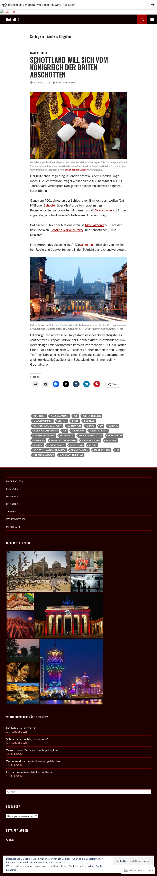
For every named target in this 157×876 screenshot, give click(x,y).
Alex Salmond (94, 225)
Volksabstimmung (71, 455)
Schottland (56, 445)
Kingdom (39, 440)
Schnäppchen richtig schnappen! (27, 739)
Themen (11, 511)
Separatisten (102, 450)
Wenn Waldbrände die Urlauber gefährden (33, 761)
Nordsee (111, 440)
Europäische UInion (46, 430)
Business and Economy (48, 425)
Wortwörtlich (16, 519)
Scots (92, 445)
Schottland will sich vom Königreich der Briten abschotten (69, 67)
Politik (38, 445)
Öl (75, 415)
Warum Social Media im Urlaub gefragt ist (32, 750)
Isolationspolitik (90, 435)
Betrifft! (12, 19)
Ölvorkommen (43, 420)
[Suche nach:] (78, 792)
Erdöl (90, 425)
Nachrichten (39, 52)
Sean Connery (104, 210)
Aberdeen (39, 415)
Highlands (67, 435)
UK (117, 450)
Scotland (76, 445)
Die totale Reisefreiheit (21, 728)
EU (101, 425)
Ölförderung (92, 415)
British (62, 420)
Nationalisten (91, 440)
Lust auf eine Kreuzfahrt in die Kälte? (29, 772)
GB (65, 430)
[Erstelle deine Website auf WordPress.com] (78, 4)
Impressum (13, 526)
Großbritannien (44, 435)
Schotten (50, 205)
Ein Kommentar (66, 82)
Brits (75, 420)
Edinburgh (74, 425)
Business (89, 420)
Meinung (12, 496)
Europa (113, 425)
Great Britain (98, 430)
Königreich (115, 435)
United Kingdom (44, 455)
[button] (38, 571)
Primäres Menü (152, 19)
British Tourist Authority (77, 169)
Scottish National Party (67, 230)
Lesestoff (12, 503)
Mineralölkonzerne (63, 440)
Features (12, 488)
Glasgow (78, 430)
